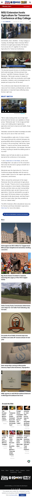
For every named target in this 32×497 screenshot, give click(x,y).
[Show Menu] (2, 2)
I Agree (22, 495)
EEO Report (24, 485)
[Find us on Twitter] (15, 489)
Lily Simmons (6, 21)
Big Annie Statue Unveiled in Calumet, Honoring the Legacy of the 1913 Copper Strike (14, 277)
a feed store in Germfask (12, 160)
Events (28, 470)
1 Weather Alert (6, 6)
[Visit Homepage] (16, 2)
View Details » (27, 6)
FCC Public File (18, 485)
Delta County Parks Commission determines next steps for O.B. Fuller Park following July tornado (15, 307)
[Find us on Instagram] (17, 489)
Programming (13, 472)
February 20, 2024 (17, 21)
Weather (12, 470)
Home (2, 470)
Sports (17, 470)
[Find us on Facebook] (11, 489)
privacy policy (13, 495)
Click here (4, 208)
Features (23, 470)
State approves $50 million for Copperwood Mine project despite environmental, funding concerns (16, 247)
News (7, 470)
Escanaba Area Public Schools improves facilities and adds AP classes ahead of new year (15, 337)
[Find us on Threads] (13, 489)
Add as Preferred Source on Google (16, 214)
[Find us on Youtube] (19, 489)
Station (20, 472)
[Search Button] (30, 2)
